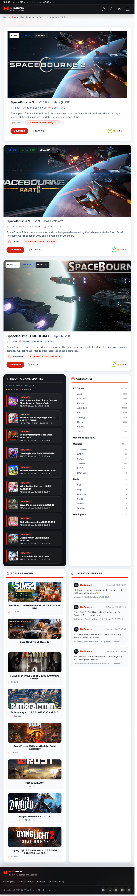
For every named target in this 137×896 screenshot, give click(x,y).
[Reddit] (109, 889)
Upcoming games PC (100, 437)
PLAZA (102, 459)
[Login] (103, 9)
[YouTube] (122, 889)
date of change (27, 17)
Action (16, 241)
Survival (102, 426)
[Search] (111, 9)
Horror (102, 422)
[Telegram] (115, 889)
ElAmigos (102, 473)
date (16, 17)
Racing (102, 403)
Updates (100, 443)
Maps (102, 489)
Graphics (102, 494)
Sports (102, 431)
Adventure (102, 408)
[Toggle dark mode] (119, 9)
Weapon (102, 508)
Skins (102, 485)
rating (39, 17)
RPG (19, 122)
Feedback (42, 881)
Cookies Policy (57, 881)
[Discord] (103, 889)
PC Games (100, 388)
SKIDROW (102, 449)
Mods (100, 479)
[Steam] (128, 889)
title (64, 17)
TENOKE (102, 463)
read (46, 17)
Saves (102, 499)
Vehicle (102, 503)
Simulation (18, 356)
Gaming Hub (100, 514)
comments (55, 17)
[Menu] (127, 9)
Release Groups (26, 881)
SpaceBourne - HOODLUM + (40, 336)
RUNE (102, 468)
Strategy (102, 417)
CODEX (102, 454)
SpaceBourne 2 (41, 102)
